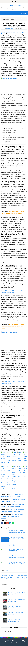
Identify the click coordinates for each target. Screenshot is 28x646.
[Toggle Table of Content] (22, 128)
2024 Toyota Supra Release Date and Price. (13, 137)
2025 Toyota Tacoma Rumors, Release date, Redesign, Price (16, 556)
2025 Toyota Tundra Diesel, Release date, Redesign (18, 544)
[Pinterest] (13, 1)
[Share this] (2, 523)
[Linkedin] (15, 1)
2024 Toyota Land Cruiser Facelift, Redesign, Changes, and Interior (17, 563)
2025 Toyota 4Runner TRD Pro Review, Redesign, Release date (17, 531)
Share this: (7, 141)
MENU (24, 13)
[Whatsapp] (13, 523)
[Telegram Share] (10, 523)
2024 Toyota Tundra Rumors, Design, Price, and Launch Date (16, 538)
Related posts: (8, 143)
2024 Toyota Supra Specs (9, 136)
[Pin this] (7, 523)
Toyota (7, 570)
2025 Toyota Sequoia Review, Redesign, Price (16, 549)
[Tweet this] (5, 523)
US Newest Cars (14, 5)
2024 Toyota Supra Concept (9, 132)
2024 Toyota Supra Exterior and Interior (12, 134)
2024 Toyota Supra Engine (9, 130)
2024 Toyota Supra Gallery (9, 139)
